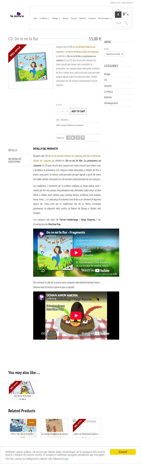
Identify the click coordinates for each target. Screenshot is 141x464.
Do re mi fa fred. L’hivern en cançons (65, 155)
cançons (64, 125)
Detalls (12, 150)
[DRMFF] (30, 66)
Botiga (55, 18)
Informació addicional (14, 160)
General (108, 85)
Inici (35, 18)
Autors (66, 18)
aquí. (66, 458)
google (78, 137)
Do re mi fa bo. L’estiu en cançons (83, 51)
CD (105, 80)
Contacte (92, 18)
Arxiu (106, 48)
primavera (79, 125)
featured (71, 125)
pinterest (82, 137)
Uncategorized (111, 103)
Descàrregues (103, 18)
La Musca (43, 18)
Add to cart (78, 111)
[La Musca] (17, 15)
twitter (73, 137)
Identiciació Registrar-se (121, 2)
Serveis (74, 18)
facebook (68, 137)
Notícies (82, 18)
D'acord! (123, 452)
